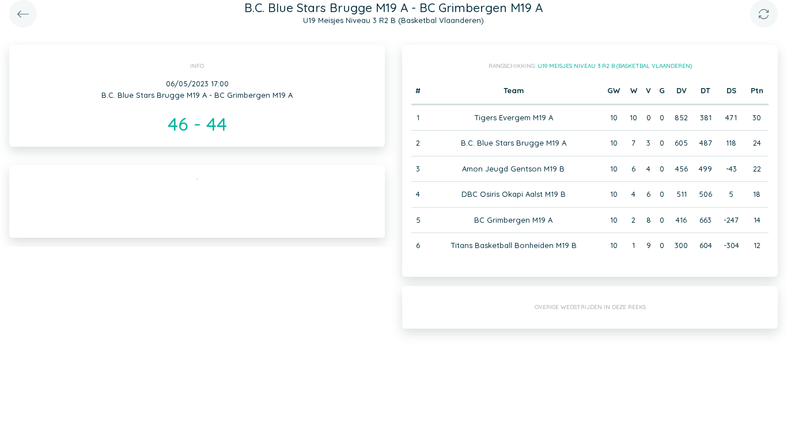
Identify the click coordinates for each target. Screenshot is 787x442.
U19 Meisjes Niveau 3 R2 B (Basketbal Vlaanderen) (615, 66)
